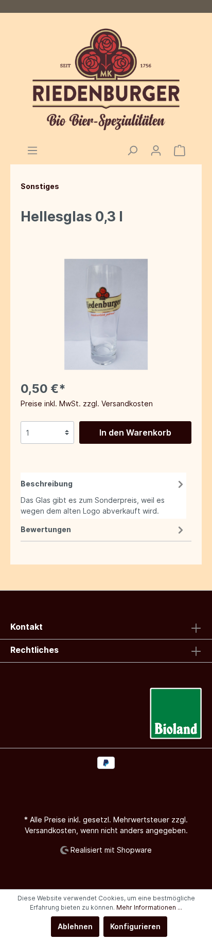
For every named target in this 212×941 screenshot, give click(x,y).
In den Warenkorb (135, 432)
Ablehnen (75, 926)
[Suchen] (132, 150)
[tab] (103, 496)
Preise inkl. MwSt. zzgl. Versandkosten (87, 403)
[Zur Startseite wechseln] (106, 79)
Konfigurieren (135, 926)
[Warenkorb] (179, 150)
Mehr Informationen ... (149, 907)
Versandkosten (50, 830)
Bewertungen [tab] (46, 529)
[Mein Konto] (156, 150)
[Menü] (32, 150)
